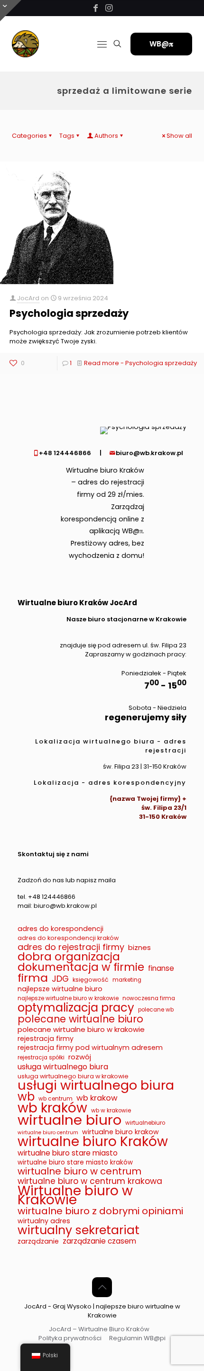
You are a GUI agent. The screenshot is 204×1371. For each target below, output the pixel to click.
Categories (29, 135)
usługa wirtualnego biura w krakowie (73, 1076)
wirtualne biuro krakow (120, 1132)
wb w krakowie (111, 1110)
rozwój (79, 1056)
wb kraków (52, 1107)
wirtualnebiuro (145, 1123)
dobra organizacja (69, 956)
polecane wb (156, 1009)
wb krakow (97, 1097)
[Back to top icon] (102, 1287)
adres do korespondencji (60, 928)
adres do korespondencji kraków (68, 938)
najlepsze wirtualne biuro (60, 989)
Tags (66, 135)
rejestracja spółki (41, 1057)
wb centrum (55, 1098)
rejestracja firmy (46, 1038)
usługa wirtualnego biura (63, 1066)
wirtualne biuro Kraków (93, 1141)
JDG (60, 978)
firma (33, 977)
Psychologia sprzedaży (69, 313)
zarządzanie (38, 1241)
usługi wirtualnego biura (96, 1085)
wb (26, 1096)
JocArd (28, 298)
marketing (126, 980)
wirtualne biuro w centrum (79, 1171)
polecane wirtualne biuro (80, 1018)
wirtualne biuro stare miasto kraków (75, 1162)
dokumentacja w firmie (81, 967)
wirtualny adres (44, 1221)
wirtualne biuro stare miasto (68, 1152)
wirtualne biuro (69, 1119)
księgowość (91, 980)
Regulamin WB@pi (137, 1338)
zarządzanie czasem (99, 1241)
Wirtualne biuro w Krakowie (75, 1195)
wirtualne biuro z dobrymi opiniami (100, 1211)
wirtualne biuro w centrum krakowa (90, 1181)
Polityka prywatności (70, 1338)
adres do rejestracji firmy (71, 946)
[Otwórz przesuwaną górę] (10, 10)
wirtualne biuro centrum (48, 1132)
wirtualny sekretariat (78, 1230)
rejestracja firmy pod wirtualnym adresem (90, 1047)
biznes (139, 947)
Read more (140, 362)
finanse (161, 968)
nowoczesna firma (148, 998)
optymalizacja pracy (76, 1007)
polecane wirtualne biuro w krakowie (81, 1029)
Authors (106, 135)
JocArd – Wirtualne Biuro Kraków (99, 1329)
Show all (179, 135)
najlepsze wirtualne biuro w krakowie (68, 998)
